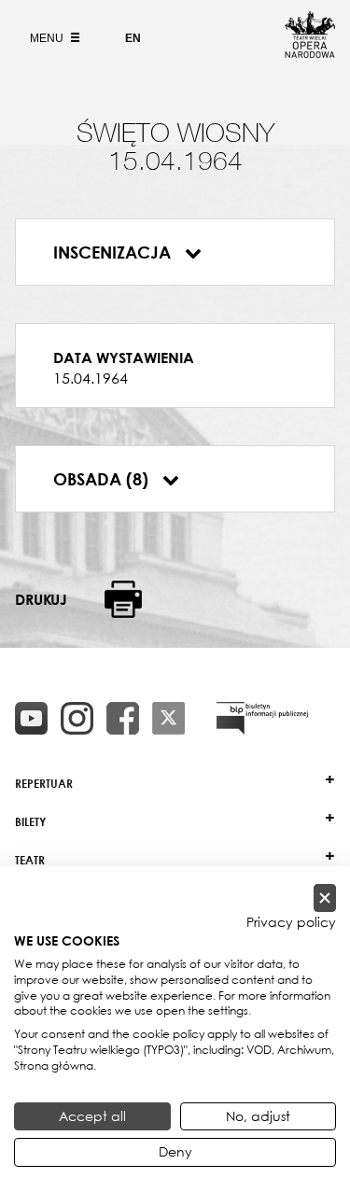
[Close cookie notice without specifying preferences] (325, 898)
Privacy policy (291, 922)
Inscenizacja (114, 252)
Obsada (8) (103, 479)
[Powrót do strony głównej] (310, 52)
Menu (48, 38)
